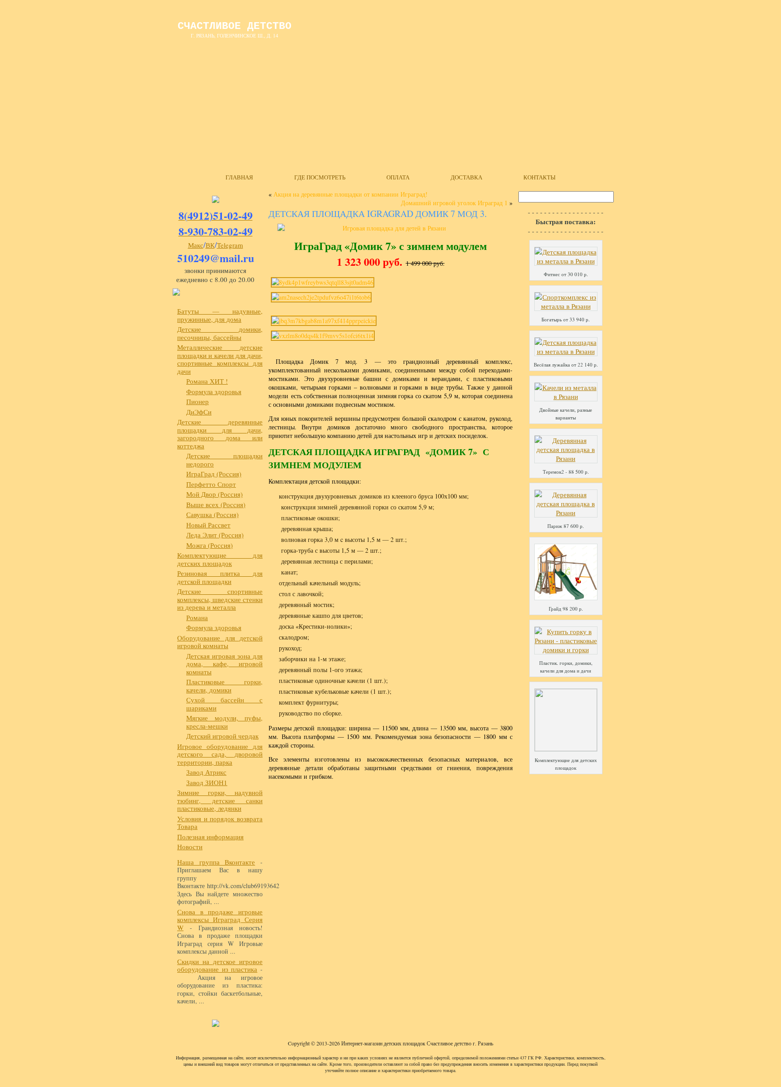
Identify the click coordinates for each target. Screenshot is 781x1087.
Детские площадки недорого (224, 459)
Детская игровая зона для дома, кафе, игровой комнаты (224, 663)
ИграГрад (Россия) (213, 473)
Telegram (230, 244)
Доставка (466, 177)
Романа (197, 617)
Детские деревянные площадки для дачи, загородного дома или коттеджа (220, 433)
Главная (239, 177)
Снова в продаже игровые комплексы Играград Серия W (220, 919)
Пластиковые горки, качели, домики (224, 685)
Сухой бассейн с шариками (224, 703)
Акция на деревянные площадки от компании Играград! (350, 194)
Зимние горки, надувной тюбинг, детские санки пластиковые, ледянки (220, 800)
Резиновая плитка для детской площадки (220, 577)
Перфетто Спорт (211, 484)
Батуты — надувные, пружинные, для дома (220, 315)
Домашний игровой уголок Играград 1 (454, 202)
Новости (189, 846)
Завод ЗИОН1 (206, 782)
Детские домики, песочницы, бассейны (220, 333)
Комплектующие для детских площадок (220, 559)
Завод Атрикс (206, 771)
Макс (195, 244)
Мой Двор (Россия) (214, 494)
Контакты (539, 177)
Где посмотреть (319, 177)
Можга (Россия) (209, 545)
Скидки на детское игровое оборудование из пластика (220, 965)
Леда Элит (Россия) (215, 534)
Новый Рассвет (208, 524)
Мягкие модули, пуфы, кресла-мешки (224, 721)
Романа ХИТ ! (207, 381)
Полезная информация (210, 836)
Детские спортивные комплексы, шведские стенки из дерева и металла (220, 599)
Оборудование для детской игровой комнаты (220, 641)
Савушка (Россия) (212, 514)
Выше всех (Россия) (215, 504)
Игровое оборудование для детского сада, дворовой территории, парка (220, 754)
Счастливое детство (235, 26)
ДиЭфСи (199, 411)
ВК (210, 244)
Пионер (197, 401)
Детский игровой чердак (222, 735)
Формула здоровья (213, 391)
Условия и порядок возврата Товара (220, 822)
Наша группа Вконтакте (216, 861)
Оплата (397, 177)
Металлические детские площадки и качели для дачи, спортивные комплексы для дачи (220, 359)
